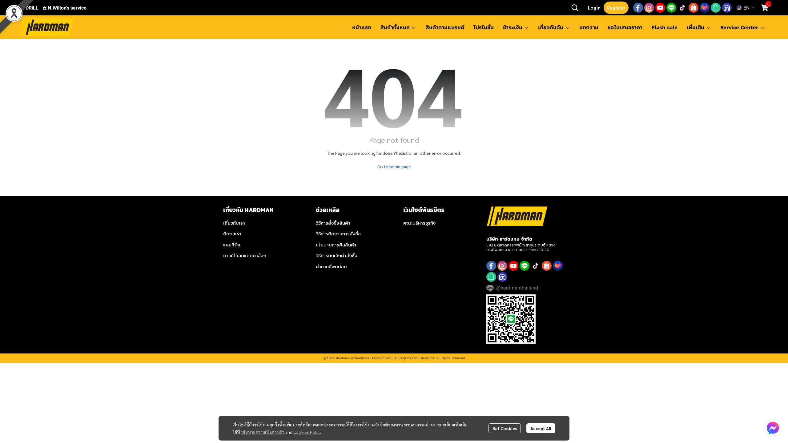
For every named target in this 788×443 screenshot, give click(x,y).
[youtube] (660, 8)
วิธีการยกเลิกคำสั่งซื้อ (336, 255)
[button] (575, 7)
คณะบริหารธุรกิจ (419, 222)
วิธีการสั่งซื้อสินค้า (333, 222)
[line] (671, 8)
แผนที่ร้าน (232, 244)
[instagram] (649, 8)
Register (616, 7)
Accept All (540, 428)
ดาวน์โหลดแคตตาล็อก (244, 255)
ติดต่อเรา (232, 233)
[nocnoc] (727, 8)
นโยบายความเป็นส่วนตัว (262, 432)
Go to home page (394, 166)
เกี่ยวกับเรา (234, 222)
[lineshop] (716, 8)
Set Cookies (504, 428)
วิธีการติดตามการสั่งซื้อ (338, 233)
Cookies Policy (307, 432)
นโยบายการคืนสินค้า (336, 244)
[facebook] (638, 8)
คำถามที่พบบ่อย (331, 266)
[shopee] (693, 8)
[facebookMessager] (773, 428)
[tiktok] (682, 8)
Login (594, 7)
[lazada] (705, 8)
